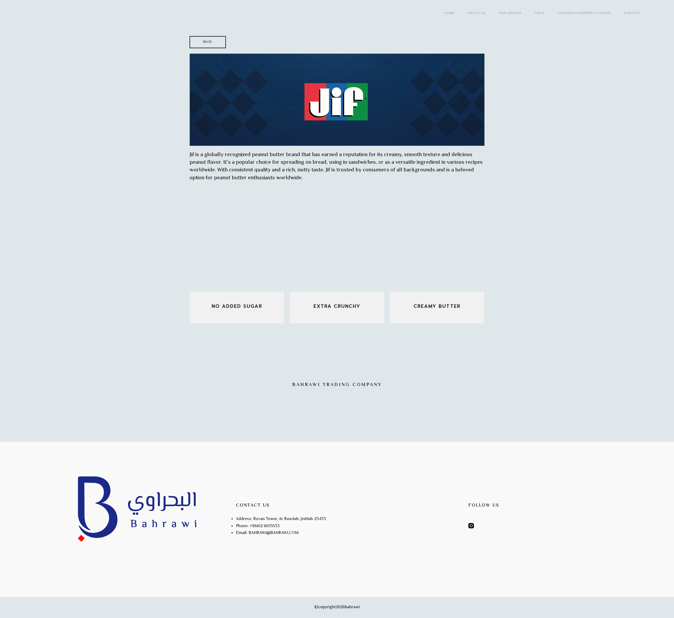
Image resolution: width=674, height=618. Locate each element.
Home (449, 12)
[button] (208, 42)
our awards (510, 12)
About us (476, 12)
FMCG (539, 12)
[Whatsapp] (483, 525)
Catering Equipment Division (584, 12)
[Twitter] (495, 525)
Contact (632, 12)
